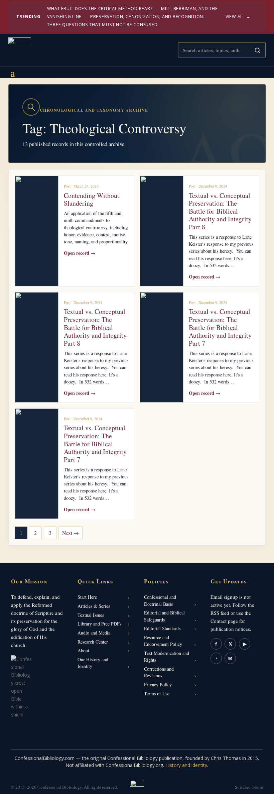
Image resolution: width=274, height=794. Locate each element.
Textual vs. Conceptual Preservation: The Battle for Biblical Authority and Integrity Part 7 (220, 327)
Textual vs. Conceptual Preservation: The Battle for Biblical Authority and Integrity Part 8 (220, 211)
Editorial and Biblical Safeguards (164, 615)
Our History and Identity (93, 662)
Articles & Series (94, 606)
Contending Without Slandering (91, 199)
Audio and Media (94, 633)
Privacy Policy (158, 684)
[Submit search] (257, 50)
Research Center (93, 642)
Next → (70, 532)
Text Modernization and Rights (166, 656)
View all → (238, 16)
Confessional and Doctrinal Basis (160, 600)
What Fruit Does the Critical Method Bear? (100, 8)
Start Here (87, 597)
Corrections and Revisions (159, 672)
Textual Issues (91, 615)
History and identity (186, 765)
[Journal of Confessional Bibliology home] (19, 48)
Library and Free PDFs (99, 623)
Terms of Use (156, 693)
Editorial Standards (162, 628)
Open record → (79, 252)
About (83, 650)
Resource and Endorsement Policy (163, 640)
